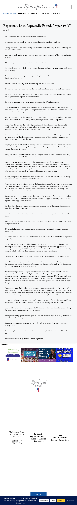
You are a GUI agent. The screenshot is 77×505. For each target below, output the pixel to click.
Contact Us (38, 434)
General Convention (60, 440)
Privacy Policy (38, 441)
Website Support (38, 439)
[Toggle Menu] (73, 7)
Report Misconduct (38, 436)
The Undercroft (60, 437)
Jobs (60, 435)
